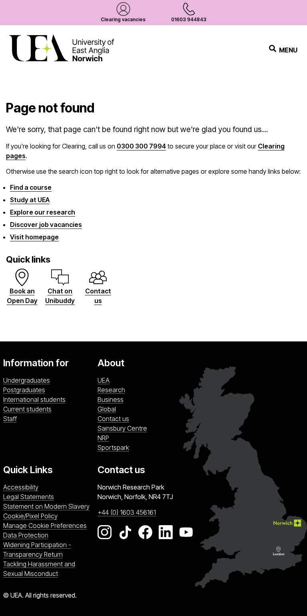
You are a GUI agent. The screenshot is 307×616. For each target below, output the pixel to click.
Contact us (113, 419)
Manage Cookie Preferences (45, 526)
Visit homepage (34, 237)
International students (34, 399)
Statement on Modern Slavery (46, 506)
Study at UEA (30, 200)
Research (111, 390)
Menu (288, 50)
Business (111, 399)
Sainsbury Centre (143, 428)
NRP (143, 437)
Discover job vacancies (46, 225)
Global (107, 409)
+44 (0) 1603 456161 (127, 512)
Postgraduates (24, 390)
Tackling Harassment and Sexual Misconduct (39, 569)
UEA (104, 380)
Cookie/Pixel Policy (30, 516)
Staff (10, 419)
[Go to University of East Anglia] (62, 50)
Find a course (31, 187)
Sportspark (143, 447)
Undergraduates (26, 380)
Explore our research (42, 212)
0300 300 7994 (141, 146)
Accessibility (20, 487)
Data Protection (25, 535)
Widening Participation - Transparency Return (37, 549)
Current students (27, 409)
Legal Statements (28, 497)
